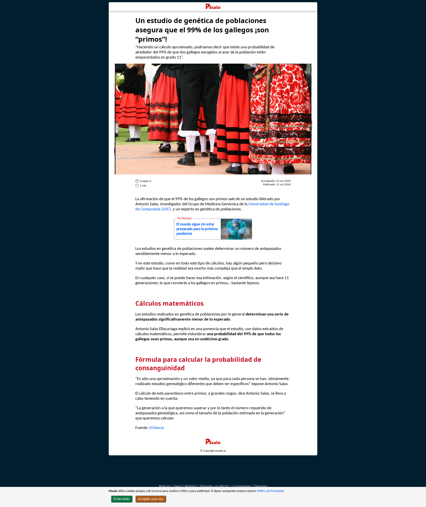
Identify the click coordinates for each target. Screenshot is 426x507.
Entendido (122, 499)
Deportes (260, 486)
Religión (191, 486)
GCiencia (156, 428)
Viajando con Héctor (214, 486)
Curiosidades (242, 486)
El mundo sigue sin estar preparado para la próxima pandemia (197, 229)
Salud (177, 486)
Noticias (164, 486)
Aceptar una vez (151, 499)
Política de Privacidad (270, 491)
